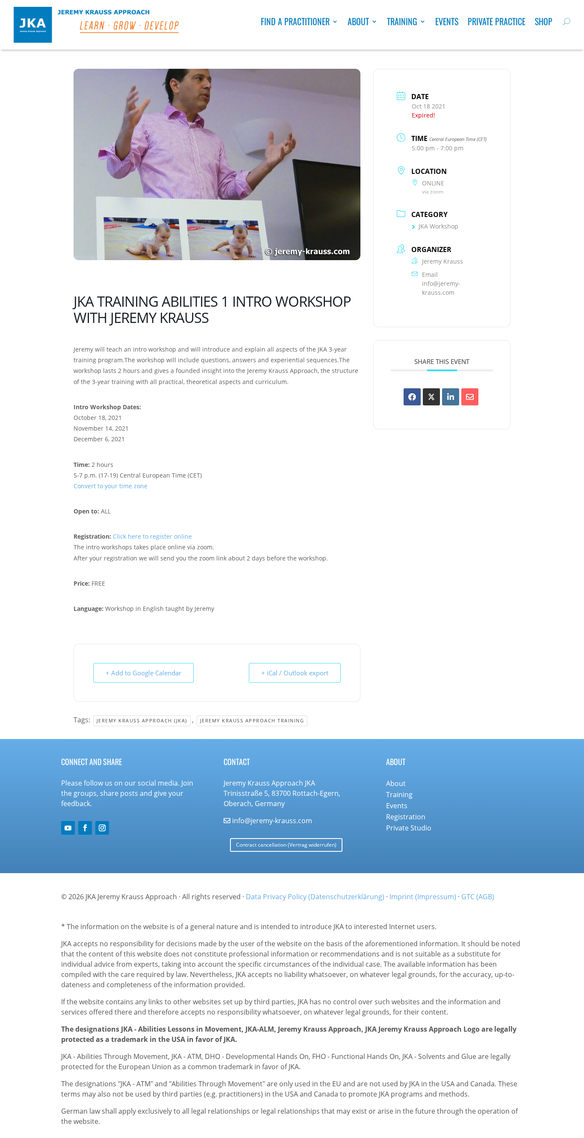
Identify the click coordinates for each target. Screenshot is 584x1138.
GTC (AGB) (477, 896)
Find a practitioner (295, 23)
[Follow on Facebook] (85, 828)
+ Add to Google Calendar (143, 673)
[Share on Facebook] (412, 396)
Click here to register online (152, 536)
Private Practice (496, 23)
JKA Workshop (438, 226)
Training (402, 23)
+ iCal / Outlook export (294, 673)
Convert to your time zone (110, 486)
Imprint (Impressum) (422, 896)
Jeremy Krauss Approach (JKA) (142, 720)
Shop (543, 23)
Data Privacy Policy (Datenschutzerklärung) (315, 896)
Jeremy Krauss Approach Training (252, 720)
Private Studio (408, 828)
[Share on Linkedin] (450, 396)
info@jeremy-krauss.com (441, 287)
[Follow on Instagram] (102, 828)
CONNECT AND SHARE (91, 761)
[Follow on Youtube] (68, 828)
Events (446, 23)
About (358, 23)
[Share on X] (431, 396)
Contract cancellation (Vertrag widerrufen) (286, 844)
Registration (405, 816)
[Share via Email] (469, 396)
